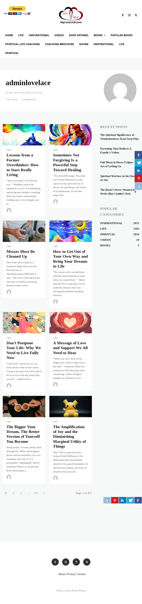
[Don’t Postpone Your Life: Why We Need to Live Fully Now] (24, 322)
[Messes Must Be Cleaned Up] (24, 231)
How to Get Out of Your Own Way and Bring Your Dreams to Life (70, 258)
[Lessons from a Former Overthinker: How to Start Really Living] (24, 134)
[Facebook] (122, 15)
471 (36, 493)
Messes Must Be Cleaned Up (20, 254)
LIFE (8, 150)
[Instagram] (129, 15)
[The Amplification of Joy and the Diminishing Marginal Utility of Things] (70, 406)
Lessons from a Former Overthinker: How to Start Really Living (22, 165)
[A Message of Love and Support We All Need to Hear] (70, 322)
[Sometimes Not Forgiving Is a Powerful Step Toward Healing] (70, 134)
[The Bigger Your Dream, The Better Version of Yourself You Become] (24, 406)
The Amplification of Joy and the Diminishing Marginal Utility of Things (69, 436)
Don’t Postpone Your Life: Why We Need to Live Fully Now (23, 350)
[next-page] (44, 493)
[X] (135, 15)
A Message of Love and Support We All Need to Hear (70, 348)
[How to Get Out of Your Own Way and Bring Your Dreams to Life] (70, 231)
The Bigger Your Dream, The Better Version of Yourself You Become (23, 434)
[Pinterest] (76, 562)
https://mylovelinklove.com (24, 93)
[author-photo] (9, 210)
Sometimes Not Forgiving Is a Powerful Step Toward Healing (67, 162)
